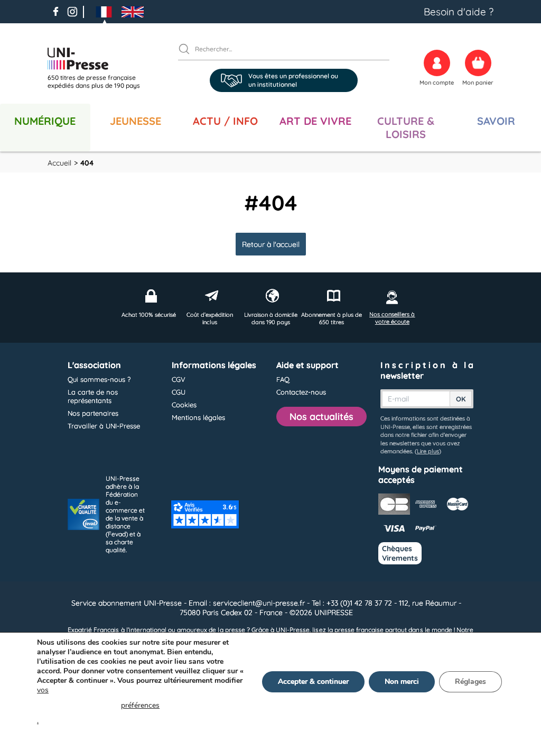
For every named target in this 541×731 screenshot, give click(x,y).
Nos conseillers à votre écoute (392, 317)
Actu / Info (225, 120)
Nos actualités (321, 416)
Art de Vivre (315, 120)
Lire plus (428, 451)
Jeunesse (135, 120)
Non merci (402, 682)
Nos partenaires (93, 413)
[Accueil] (98, 58)
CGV (178, 379)
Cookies (184, 404)
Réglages (470, 682)
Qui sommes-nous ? (99, 379)
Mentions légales (198, 417)
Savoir (496, 120)
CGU (178, 392)
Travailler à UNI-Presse (104, 426)
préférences (140, 705)
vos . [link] (98, 705)
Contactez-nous (301, 392)
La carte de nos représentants (93, 396)
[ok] (188, 49)
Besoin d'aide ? (458, 11)
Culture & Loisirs (405, 127)
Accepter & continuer (313, 682)
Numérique (45, 120)
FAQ (283, 379)
